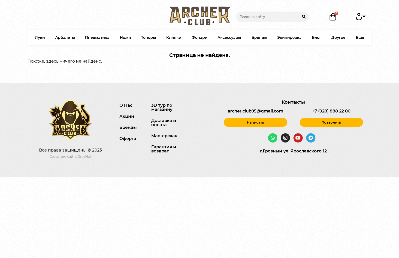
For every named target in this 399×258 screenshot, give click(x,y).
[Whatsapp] (272, 138)
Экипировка (289, 37)
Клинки (173, 37)
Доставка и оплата (163, 122)
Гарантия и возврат (163, 149)
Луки (40, 37)
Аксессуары (229, 37)
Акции (126, 116)
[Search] (304, 17)
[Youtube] (298, 138)
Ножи (125, 37)
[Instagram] (285, 138)
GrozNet (84, 157)
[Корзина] (333, 17)
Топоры (148, 37)
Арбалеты (65, 37)
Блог (316, 37)
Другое (338, 37)
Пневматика (97, 37)
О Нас (125, 105)
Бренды (259, 37)
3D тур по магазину (161, 107)
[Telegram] (310, 138)
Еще (360, 37)
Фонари (199, 37)
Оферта (127, 138)
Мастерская (164, 135)
